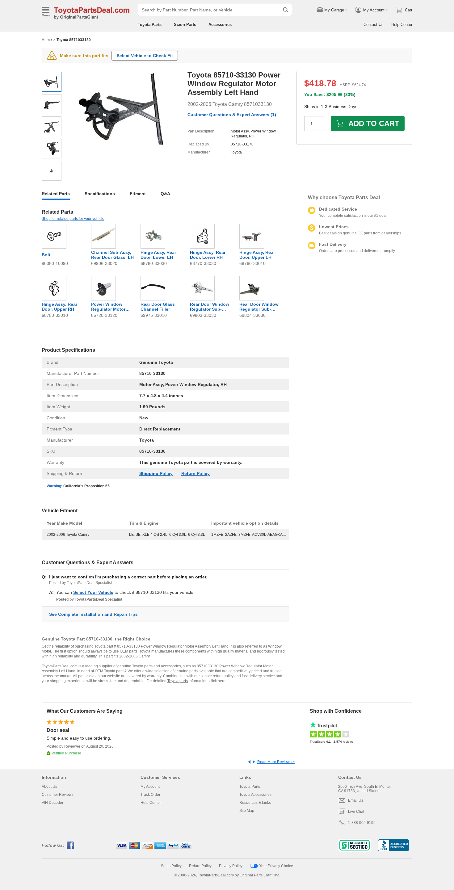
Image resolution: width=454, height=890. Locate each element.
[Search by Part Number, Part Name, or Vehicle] (285, 10)
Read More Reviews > (276, 762)
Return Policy (195, 473)
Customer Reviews (58, 794)
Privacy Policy (230, 866)
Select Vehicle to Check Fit (145, 55)
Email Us (355, 800)
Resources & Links (255, 802)
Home (47, 40)
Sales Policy (171, 866)
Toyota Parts (150, 24)
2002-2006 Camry (134, 656)
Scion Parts (185, 24)
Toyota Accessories (255, 794)
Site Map (246, 810)
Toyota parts (177, 681)
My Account (150, 786)
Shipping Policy (156, 473)
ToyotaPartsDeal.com (60, 666)
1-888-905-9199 (362, 823)
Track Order (150, 794)
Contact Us (374, 24)
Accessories (220, 24)
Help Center (401, 24)
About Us (49, 786)
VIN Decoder (52, 802)
